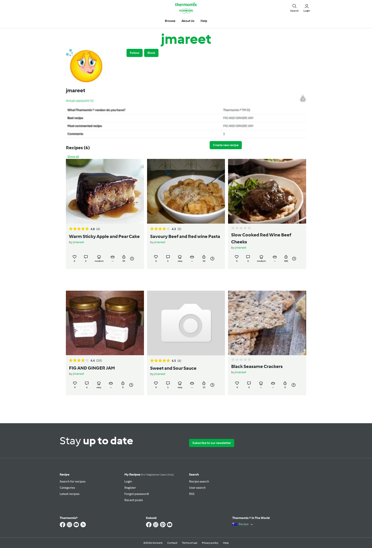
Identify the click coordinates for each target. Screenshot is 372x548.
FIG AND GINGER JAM (238, 118)
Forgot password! (136, 494)
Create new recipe (226, 145)
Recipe (64, 474)
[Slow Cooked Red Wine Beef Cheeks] (267, 191)
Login (128, 481)
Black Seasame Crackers (257, 366)
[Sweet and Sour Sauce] (186, 323)
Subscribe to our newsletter (211, 443)
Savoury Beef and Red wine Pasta (185, 236)
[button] (294, 7)
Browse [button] (170, 21)
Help (226, 543)
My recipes (149, 474)
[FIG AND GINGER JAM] (105, 323)
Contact (172, 543)
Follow (134, 53)
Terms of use (189, 543)
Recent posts (133, 500)
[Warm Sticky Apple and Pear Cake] (105, 191)
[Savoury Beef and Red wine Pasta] (186, 191)
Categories (67, 487)
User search (197, 487)
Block (151, 53)
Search (194, 474)
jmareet (78, 242)
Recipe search (199, 481)
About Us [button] (188, 21)
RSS (192, 494)
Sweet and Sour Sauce (173, 368)
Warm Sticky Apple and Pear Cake (104, 236)
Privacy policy (210, 543)
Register (130, 487)
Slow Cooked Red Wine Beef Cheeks (261, 238)
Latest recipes (69, 494)
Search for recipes (72, 481)
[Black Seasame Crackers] (267, 323)
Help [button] (204, 21)
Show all (73, 156)
